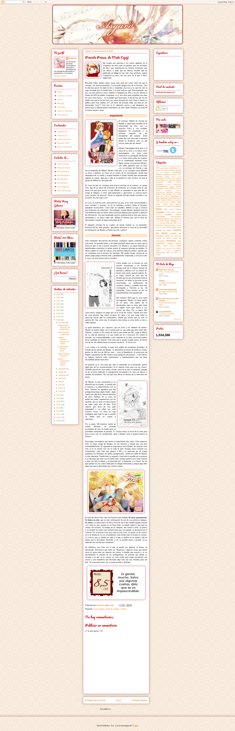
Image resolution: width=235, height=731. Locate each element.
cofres (169, 182)
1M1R (158, 168)
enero (60, 391)
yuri (180, 252)
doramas (178, 188)
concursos (177, 184)
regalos (173, 227)
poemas (158, 227)
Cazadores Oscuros (163, 178)
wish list (169, 253)
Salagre (162, 281)
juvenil (178, 204)
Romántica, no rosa (166, 270)
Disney (165, 188)
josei (95, 609)
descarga (159, 188)
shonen (158, 248)
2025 (58, 298)
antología (178, 170)
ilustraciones (165, 202)
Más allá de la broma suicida (168, 291)
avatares (159, 174)
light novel (168, 209)
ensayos (178, 190)
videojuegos (160, 253)
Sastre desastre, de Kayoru (64, 355)
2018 (58, 320)
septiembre (62, 375)
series (165, 246)
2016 (58, 398)
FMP (179, 194)
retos (179, 241)
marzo (60, 388)
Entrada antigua (139, 700)
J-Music (165, 204)
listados (178, 209)
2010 (58, 417)
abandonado (164, 168)
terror (174, 248)
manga (101, 609)
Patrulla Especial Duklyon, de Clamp (63, 340)
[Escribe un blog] (123, 605)
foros (157, 196)
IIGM (157, 202)
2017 (58, 395)
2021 (58, 310)
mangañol (168, 215)
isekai (179, 202)
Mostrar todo (177, 319)
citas (166, 180)
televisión (169, 248)
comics (178, 182)
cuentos (171, 186)
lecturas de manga (174, 206)
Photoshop (166, 225)
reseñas (123, 609)
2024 (58, 301)
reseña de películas (172, 236)
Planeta (178, 225)
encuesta (168, 190)
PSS (168, 227)
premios (164, 227)
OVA (175, 223)
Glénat (167, 196)
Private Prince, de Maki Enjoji (63, 349)
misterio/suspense (162, 219)
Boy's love (176, 176)
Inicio (118, 700)
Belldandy (72, 58)
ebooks (158, 190)
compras (159, 184)
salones (178, 243)
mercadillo (160, 217)
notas (179, 221)
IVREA (158, 204)
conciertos (168, 184)
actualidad (173, 168)
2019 (58, 317)
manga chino (170, 212)
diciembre (62, 323)
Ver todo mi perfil (60, 76)
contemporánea (162, 186)
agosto (61, 378)
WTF (176, 253)
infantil (172, 202)
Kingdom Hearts (161, 206)
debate (178, 186)
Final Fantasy (167, 194)
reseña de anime (164, 230)
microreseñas (176, 217)
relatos (179, 227)
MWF (177, 219)
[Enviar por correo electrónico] (120, 605)
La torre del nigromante (168, 290)
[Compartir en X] (125, 605)
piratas (173, 225)
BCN (179, 174)
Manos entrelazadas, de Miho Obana (64, 362)
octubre (61, 372)
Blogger (135, 726)
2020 (58, 314)
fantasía (169, 192)
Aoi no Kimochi (163, 172)
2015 (58, 401)
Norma (166, 221)
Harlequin (164, 198)
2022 (58, 307)
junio (60, 385)
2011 (58, 414)
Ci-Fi (173, 178)
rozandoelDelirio (165, 312)
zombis (158, 254)
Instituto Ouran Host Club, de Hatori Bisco (64, 327)
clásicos (172, 180)
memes (178, 215)
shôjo (179, 246)
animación (164, 170)
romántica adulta (164, 243)
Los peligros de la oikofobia (168, 283)
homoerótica (177, 200)
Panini (179, 223)
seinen (158, 246)
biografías (159, 176)
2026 (58, 294)
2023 (58, 304)
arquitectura (176, 172)
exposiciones (160, 192)
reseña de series (163, 238)
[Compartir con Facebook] (128, 605)
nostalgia (173, 221)
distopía (172, 188)
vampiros (177, 250)
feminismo (177, 192)
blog (167, 176)
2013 (58, 408)
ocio (157, 223)
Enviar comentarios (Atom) (121, 709)
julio (60, 382)
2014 (58, 405)
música (172, 219)
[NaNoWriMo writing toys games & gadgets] (65, 226)
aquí (116, 95)
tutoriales (167, 250)
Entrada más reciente (95, 700)
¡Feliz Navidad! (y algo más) (63, 333)
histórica (169, 200)
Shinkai (172, 246)
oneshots (162, 223)
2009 (58, 421)
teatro (164, 248)
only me (169, 223)
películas (159, 225)
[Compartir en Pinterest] (130, 605)
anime (171, 170)
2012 (58, 411)
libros (159, 208)
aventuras (167, 174)
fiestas (158, 194)
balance (174, 174)
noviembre (62, 369)
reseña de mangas (112, 609)
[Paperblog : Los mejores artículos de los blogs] (163, 153)
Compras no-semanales (167, 314)
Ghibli (162, 196)
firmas (175, 194)
